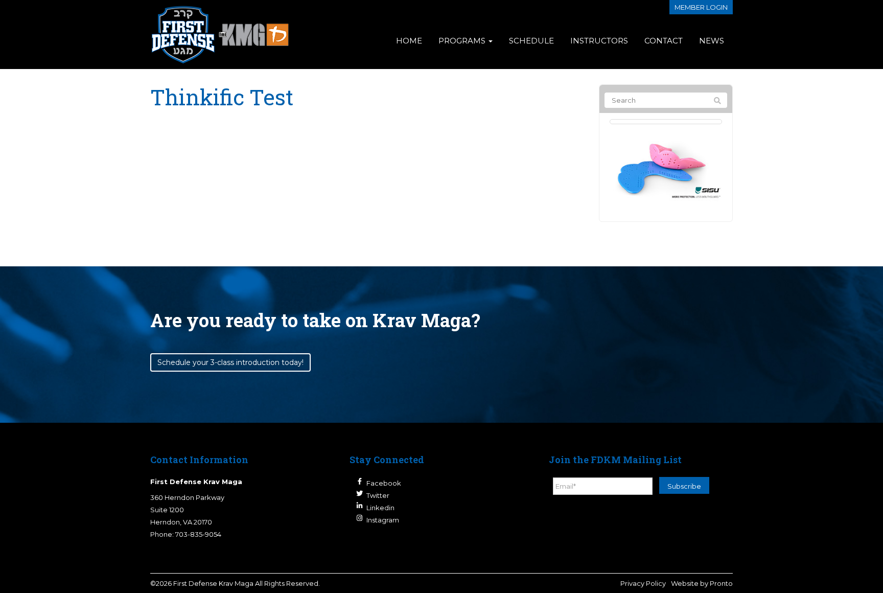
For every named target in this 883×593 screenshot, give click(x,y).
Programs (462, 40)
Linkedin (380, 508)
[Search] (717, 101)
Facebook (383, 483)
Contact (663, 40)
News (711, 40)
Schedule (531, 40)
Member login (701, 7)
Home (409, 40)
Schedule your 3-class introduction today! (230, 362)
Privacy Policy (643, 583)
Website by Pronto (702, 583)
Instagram (382, 520)
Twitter (377, 495)
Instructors (599, 40)
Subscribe (684, 486)
